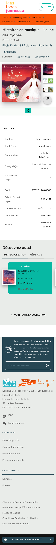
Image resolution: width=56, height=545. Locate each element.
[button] (23, 57)
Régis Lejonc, (30, 45)
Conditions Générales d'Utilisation (20, 518)
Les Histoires (36, 18)
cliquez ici (31, 357)
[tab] (9, 128)
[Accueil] (14, 7)
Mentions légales (11, 513)
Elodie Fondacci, (12, 45)
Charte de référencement (15, 524)
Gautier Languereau (19, 18)
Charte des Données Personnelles (20, 502)
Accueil (5, 18)
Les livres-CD (7, 22)
